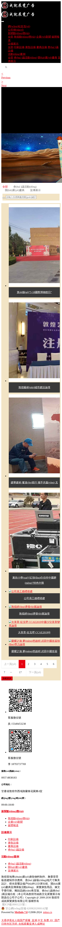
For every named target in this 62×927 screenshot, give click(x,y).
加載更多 (7, 678)
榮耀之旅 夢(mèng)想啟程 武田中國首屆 (34, 651)
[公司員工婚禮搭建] (21, 591)
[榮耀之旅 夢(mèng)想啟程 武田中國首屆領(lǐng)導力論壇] (34, 644)
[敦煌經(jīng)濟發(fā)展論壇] (25, 606)
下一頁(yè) (35, 672)
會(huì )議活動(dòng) (25, 186)
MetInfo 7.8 (21, 912)
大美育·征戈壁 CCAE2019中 (34, 632)
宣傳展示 (35, 190)
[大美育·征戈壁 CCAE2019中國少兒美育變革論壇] (34, 625)
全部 (10, 36)
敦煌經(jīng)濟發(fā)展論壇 (34, 613)
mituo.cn (47, 912)
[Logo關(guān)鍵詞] (31, 10)
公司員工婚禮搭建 (34, 598)
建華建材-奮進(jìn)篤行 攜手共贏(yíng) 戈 (34, 482)
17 (20, 672)
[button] (4, 75)
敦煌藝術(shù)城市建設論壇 (34, 387)
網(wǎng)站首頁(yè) (19, 26)
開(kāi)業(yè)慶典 (14, 190)
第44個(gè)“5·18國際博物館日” (34, 292)
